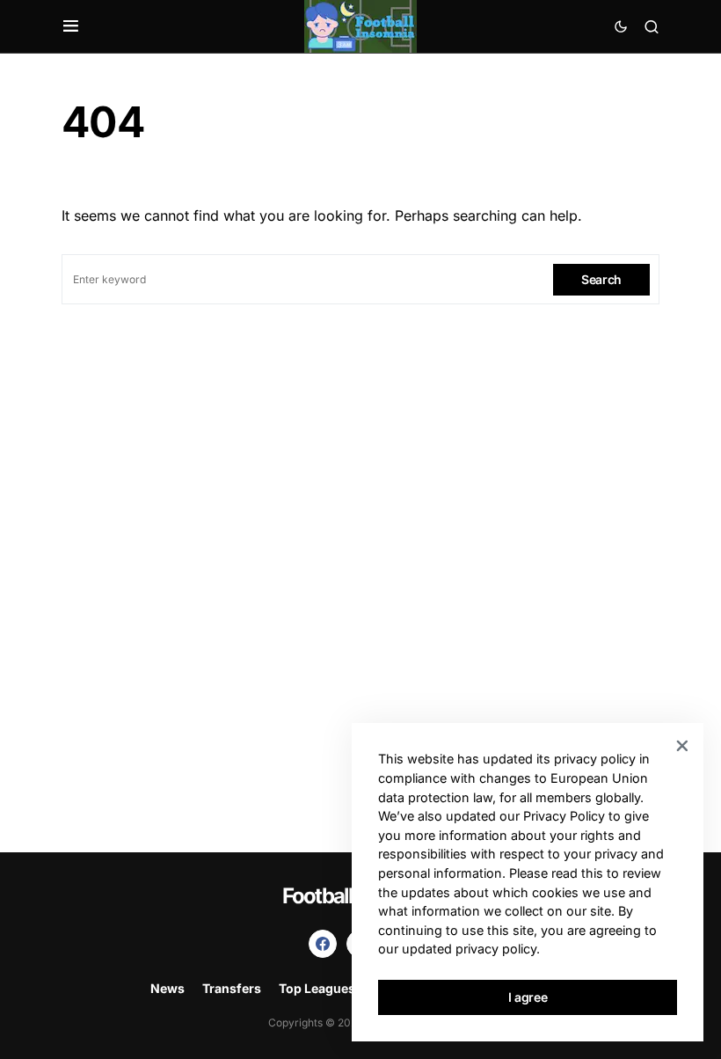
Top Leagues (317, 988)
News (167, 988)
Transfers (231, 988)
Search (601, 279)
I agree (528, 997)
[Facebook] (323, 943)
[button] (71, 26)
